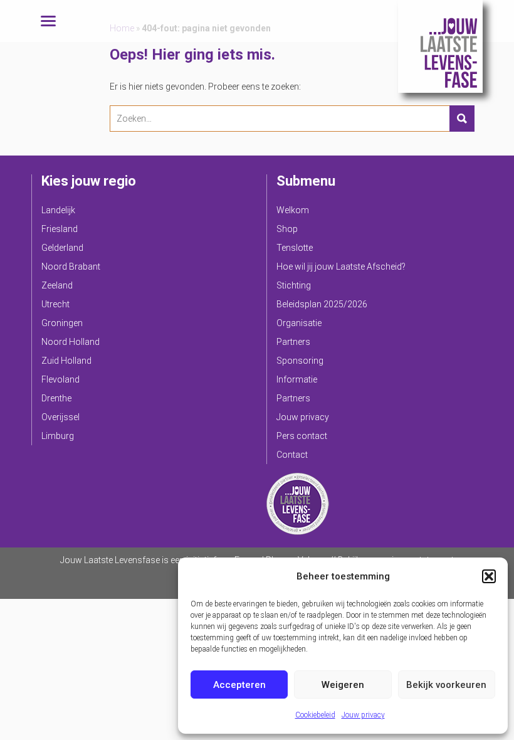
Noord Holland (70, 342)
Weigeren (343, 684)
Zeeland (57, 285)
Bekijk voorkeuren (446, 684)
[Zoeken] (462, 118)
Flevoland (60, 379)
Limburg (57, 436)
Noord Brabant (70, 267)
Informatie (296, 379)
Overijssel (60, 417)
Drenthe (56, 398)
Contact (292, 455)
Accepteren (239, 684)
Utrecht (55, 304)
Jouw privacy (363, 715)
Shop (287, 229)
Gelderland (62, 248)
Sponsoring (299, 361)
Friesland (59, 229)
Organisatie (299, 323)
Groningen (62, 323)
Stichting (293, 285)
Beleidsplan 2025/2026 (321, 304)
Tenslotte (294, 248)
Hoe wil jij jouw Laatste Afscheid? (341, 267)
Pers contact (301, 436)
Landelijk (58, 210)
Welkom (292, 210)
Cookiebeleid (315, 715)
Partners (293, 342)
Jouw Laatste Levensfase (440, 46)
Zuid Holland (66, 361)
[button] (489, 576)
